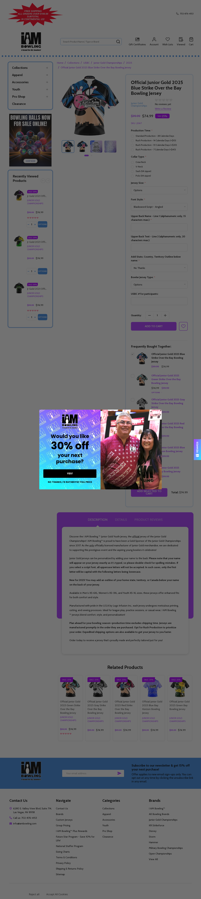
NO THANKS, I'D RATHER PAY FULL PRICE (70, 482)
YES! (70, 473)
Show (197, 449)
